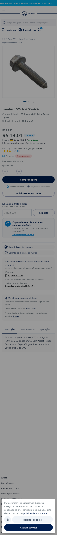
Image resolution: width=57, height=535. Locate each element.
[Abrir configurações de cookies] (7, 519)
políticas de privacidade (35, 513)
